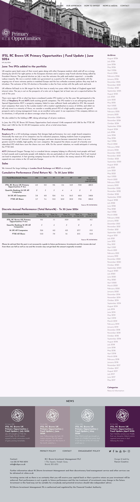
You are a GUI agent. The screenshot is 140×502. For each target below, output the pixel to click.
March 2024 (112, 144)
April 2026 (111, 70)
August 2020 (112, 271)
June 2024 (111, 135)
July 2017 (111, 374)
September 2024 (114, 126)
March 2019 (112, 321)
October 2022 (113, 194)
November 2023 (114, 156)
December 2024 (113, 118)
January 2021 (112, 256)
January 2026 (113, 79)
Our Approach (73, 6)
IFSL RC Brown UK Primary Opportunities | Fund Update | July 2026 (17, 429)
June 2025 (111, 100)
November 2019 (113, 298)
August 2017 (112, 371)
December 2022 (113, 188)
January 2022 (112, 221)
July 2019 (111, 309)
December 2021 (113, 224)
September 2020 (114, 268)
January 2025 (112, 115)
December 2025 (113, 82)
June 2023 (111, 171)
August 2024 (112, 129)
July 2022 (111, 203)
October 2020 (113, 265)
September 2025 (114, 91)
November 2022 (114, 191)
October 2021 (112, 230)
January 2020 (113, 292)
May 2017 (111, 380)
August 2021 (112, 236)
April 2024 (111, 141)
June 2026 (111, 64)
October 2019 (113, 300)
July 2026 (111, 61)
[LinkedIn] (117, 451)
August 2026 (112, 59)
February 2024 (113, 147)
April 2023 (111, 177)
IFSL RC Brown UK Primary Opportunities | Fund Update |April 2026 (122, 429)
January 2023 (112, 185)
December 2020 (114, 259)
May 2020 (111, 280)
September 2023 (114, 162)
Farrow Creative (121, 462)
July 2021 (111, 239)
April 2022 (111, 212)
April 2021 (111, 247)
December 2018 (113, 330)
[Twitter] (110, 451)
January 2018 (112, 362)
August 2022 (112, 200)
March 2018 (112, 356)
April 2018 (111, 354)
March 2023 (112, 180)
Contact (124, 6)
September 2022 (114, 197)
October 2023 (113, 159)
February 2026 (113, 76)
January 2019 (112, 327)
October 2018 (113, 336)
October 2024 (113, 123)
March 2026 (112, 73)
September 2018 (114, 339)
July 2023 (111, 168)
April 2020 (112, 283)
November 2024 (114, 121)
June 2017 (111, 377)
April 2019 (111, 318)
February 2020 (113, 289)
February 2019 (113, 324)
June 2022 (111, 206)
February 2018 (113, 359)
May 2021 (111, 244)
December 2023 (113, 153)
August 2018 (112, 342)
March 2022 (112, 215)
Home (60, 6)
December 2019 (113, 295)
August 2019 (112, 306)
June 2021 (111, 241)
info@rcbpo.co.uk (17, 464)
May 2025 (111, 103)
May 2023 (111, 174)
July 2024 (111, 132)
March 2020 (112, 286)
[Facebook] (113, 451)
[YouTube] (120, 451)
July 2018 (111, 345)
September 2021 (114, 233)
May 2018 (111, 351)
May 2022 (111, 209)
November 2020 (114, 262)
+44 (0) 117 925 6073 (19, 462)
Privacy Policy (48, 451)
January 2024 (112, 150)
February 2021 (113, 253)
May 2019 (111, 315)
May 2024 (111, 138)
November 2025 (114, 85)
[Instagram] (129, 451)
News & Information (115, 391)
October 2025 (113, 88)
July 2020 (111, 274)
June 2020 (111, 277)
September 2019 (114, 303)
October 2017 (112, 368)
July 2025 (111, 97)
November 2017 (113, 365)
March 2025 (112, 109)
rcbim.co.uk (29, 473)
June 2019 (111, 312)
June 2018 (111, 348)
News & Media (110, 6)
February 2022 (113, 218)
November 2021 (113, 227)
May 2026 (111, 67)
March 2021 (112, 250)
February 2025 (113, 112)
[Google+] (124, 451)
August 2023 (112, 165)
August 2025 (112, 94)
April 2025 (111, 106)
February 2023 (113, 182)
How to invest (92, 6)
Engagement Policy (89, 451)
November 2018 (113, 333)
